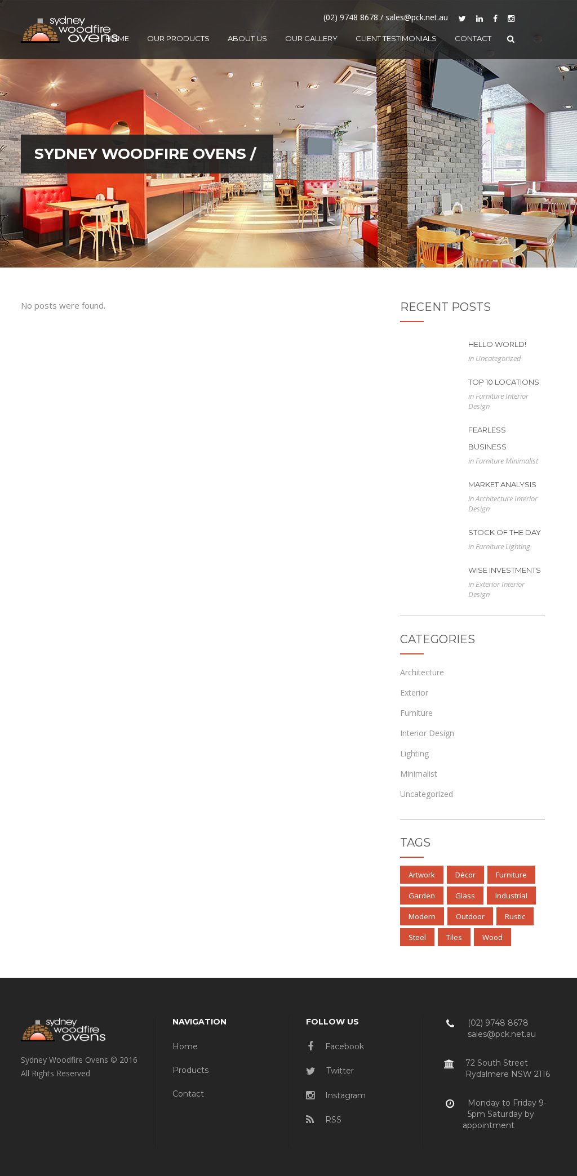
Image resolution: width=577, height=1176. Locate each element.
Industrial (511, 895)
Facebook (343, 1046)
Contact (188, 1094)
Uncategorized (498, 358)
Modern (422, 916)
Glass (465, 895)
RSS (332, 1120)
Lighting (517, 546)
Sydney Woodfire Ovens (140, 154)
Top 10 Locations (503, 381)
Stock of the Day (504, 532)
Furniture (490, 396)
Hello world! (497, 344)
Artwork (422, 875)
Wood (492, 937)
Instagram (344, 1095)
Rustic (515, 916)
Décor (465, 875)
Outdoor (470, 916)
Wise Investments (504, 569)
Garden (422, 895)
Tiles (454, 937)
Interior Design (427, 733)
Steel (417, 937)
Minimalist (521, 461)
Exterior (488, 584)
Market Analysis (502, 484)
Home (185, 1046)
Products (190, 1070)
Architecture (495, 498)
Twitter (339, 1071)
